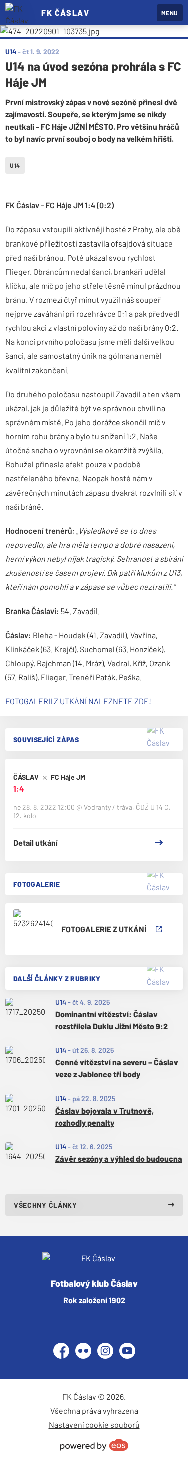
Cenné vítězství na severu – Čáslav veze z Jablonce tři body (116, 1068)
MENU (169, 12)
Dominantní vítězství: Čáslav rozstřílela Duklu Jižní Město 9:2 (111, 1020)
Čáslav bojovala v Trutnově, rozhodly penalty (104, 1116)
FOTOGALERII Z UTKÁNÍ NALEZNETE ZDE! (78, 701)
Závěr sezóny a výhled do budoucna (118, 1158)
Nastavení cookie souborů (94, 1424)
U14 (60, 1002)
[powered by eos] (94, 1445)
